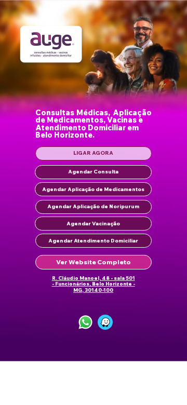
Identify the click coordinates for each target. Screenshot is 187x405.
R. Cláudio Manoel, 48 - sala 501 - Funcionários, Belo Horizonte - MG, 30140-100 (93, 284)
